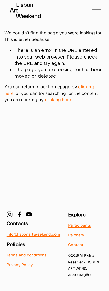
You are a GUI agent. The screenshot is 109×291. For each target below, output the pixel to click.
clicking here (58, 99)
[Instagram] (10, 214)
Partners (76, 235)
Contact (75, 245)
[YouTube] (29, 214)
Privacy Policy (20, 265)
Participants (79, 225)
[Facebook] (19, 214)
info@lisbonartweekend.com (33, 234)
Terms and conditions (27, 255)
